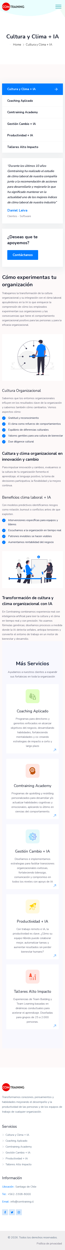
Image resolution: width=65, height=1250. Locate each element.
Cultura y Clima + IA (39, 45)
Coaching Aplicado (20, 101)
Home (17, 45)
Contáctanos (23, 255)
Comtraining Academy (22, 112)
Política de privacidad (49, 1243)
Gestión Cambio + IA (21, 124)
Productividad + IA (20, 135)
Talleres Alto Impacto (22, 147)
